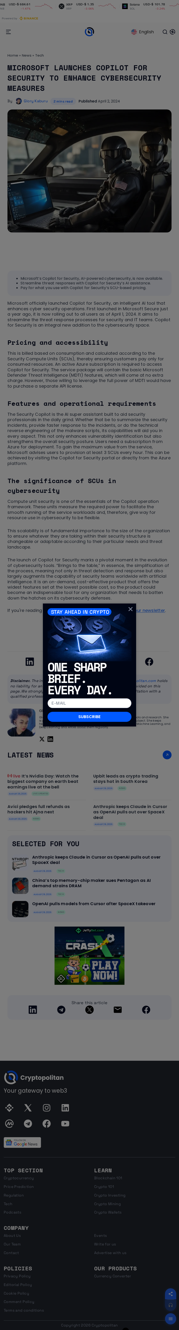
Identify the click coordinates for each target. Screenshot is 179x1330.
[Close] (130, 609)
